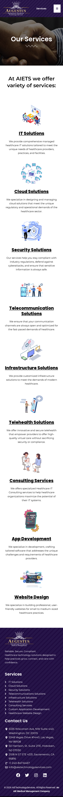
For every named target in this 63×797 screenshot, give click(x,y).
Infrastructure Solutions (31, 368)
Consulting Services (31, 481)
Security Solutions (32, 250)
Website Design (31, 597)
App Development (31, 539)
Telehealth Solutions (31, 422)
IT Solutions (31, 133)
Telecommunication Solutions (31, 311)
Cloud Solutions (31, 191)
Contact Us (16, 721)
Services (13, 674)
